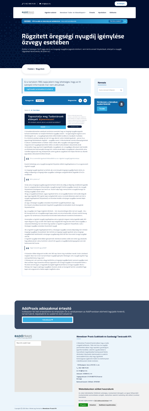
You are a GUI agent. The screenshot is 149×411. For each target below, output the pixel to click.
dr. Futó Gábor (35, 110)
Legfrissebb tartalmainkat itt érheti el (40, 89)
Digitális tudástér (50, 13)
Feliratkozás (46, 320)
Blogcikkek (40, 69)
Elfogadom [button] (83, 405)
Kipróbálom (102, 13)
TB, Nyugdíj (40, 100)
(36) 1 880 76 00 (84, 368)
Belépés (122, 4)
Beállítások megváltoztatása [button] (107, 405)
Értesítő (92, 13)
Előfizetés (113, 13)
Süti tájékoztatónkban (101, 400)
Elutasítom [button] (93, 405)
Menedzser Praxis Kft (50, 408)
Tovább (102, 109)
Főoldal (31, 69)
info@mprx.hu (83, 371)
